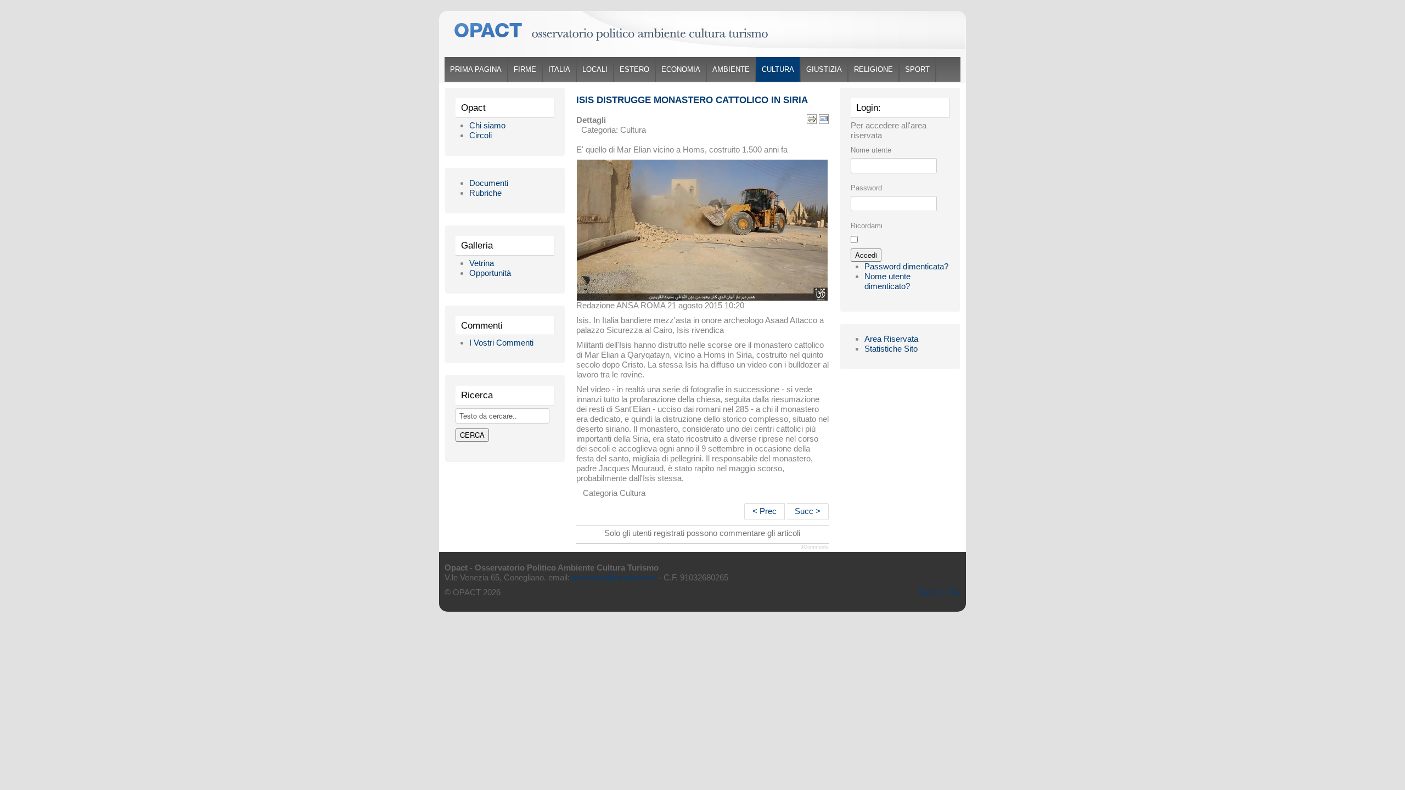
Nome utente (871, 150)
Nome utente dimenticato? (887, 281)
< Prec (764, 511)
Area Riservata (891, 338)
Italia (559, 69)
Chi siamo (487, 125)
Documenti (488, 183)
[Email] (824, 118)
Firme (525, 69)
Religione (873, 69)
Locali (595, 69)
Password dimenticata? (906, 266)
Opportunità (490, 273)
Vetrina (481, 263)
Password (866, 188)
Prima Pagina (476, 69)
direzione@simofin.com (614, 577)
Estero (634, 69)
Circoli (480, 135)
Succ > (807, 511)
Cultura (778, 69)
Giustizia (824, 69)
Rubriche (485, 193)
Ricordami (867, 226)
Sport (917, 69)
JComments (815, 547)
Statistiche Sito (891, 348)
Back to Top (939, 592)
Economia (680, 69)
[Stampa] (812, 118)
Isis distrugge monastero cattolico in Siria (692, 100)
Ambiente (731, 69)
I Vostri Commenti (501, 342)
